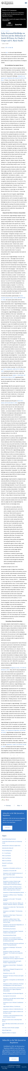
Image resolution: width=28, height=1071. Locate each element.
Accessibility (18, 1067)
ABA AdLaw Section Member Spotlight (10, 1027)
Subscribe (7, 827)
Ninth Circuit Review (6, 860)
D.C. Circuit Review (6, 853)
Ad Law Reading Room (7, 850)
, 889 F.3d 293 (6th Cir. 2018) (13, 297)
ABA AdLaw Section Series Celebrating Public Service (12, 1020)
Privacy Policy (4, 1068)
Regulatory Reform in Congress (9, 1032)
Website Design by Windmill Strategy (7, 1067)
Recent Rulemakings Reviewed (9, 839)
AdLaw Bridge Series (6, 1030)
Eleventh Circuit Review (7, 863)
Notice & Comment (5, 31)
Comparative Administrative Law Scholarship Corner (12, 842)
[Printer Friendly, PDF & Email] (5, 800)
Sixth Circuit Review (6, 858)
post (7, 52)
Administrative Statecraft (7, 848)
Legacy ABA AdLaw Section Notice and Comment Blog (13, 1024)
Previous (8, 805)
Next (18, 805)
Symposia (4, 865)
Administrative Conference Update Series (11, 845)
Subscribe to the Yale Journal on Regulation (14, 1041)
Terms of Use (24, 1067)
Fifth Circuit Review (6, 855)
